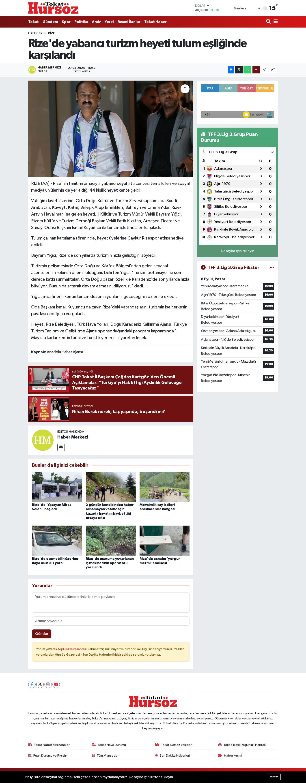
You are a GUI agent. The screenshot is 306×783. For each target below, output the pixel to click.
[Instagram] (48, 684)
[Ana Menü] (275, 22)
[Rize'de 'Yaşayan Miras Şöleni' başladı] (57, 487)
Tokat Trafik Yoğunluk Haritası (245, 745)
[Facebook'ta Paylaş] (231, 70)
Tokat (33, 22)
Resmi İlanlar (129, 22)
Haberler (35, 33)
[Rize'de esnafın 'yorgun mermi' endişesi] (165, 540)
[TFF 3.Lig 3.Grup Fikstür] (272, 268)
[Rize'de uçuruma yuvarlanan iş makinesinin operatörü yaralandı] (111, 540)
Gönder (41, 634)
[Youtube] (56, 684)
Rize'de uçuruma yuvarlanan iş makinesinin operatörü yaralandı (110, 563)
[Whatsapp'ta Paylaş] (247, 70)
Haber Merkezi (72, 437)
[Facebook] (32, 684)
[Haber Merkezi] (43, 440)
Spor (66, 22)
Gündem (50, 22)
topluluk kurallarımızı (73, 649)
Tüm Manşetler (108, 755)
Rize (51, 33)
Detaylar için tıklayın (237, 251)
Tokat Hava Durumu (112, 745)
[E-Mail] (61, 447)
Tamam (273, 776)
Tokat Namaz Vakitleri (176, 745)
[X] (40, 684)
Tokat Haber (155, 22)
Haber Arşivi (233, 755)
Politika (81, 22)
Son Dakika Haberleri (175, 755)
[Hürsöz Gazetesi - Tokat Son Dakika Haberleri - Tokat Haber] (53, 8)
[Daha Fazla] (256, 70)
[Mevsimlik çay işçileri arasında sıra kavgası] (165, 487)
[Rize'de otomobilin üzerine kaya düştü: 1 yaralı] (57, 540)
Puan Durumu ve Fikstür (50, 755)
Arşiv (96, 22)
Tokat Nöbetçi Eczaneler (52, 745)
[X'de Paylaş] (239, 70)
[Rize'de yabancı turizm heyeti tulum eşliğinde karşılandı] (110, 129)
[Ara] (269, 22)
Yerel (109, 22)
